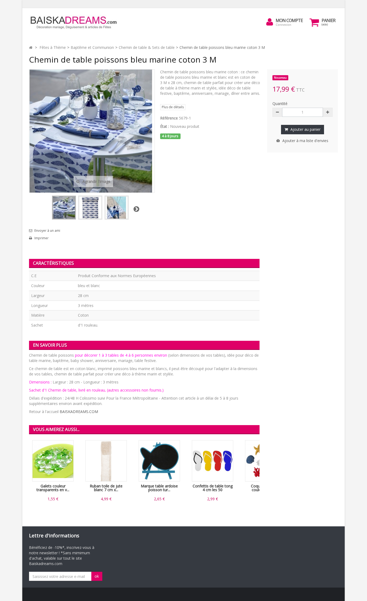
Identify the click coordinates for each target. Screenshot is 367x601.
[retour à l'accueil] (31, 47)
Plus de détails (173, 107)
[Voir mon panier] (314, 22)
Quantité (279, 103)
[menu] (270, 22)
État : (164, 126)
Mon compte (289, 20)
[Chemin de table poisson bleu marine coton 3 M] (64, 207)
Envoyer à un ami (47, 231)
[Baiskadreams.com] (78, 23)
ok (97, 576)
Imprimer (41, 238)
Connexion (283, 25)
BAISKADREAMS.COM (79, 411)
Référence (169, 118)
